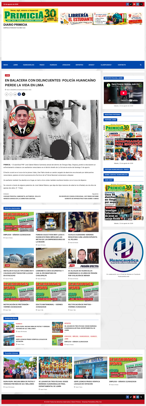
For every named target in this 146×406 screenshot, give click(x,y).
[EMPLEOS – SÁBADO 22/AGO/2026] (18, 222)
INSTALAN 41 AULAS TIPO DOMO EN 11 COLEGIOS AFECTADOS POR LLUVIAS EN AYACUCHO (18, 273)
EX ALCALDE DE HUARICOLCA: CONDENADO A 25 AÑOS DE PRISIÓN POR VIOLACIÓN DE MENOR (82, 273)
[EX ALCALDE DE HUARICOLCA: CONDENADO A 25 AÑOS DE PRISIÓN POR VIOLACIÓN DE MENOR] (83, 258)
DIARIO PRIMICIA (15, 24)
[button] (140, 65)
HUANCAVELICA (28, 65)
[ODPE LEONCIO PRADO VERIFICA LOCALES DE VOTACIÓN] (90, 368)
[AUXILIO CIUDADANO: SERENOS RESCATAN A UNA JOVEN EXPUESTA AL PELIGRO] (83, 222)
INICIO (5, 65)
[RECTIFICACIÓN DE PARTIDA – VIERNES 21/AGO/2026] (83, 292)
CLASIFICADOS (106, 65)
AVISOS (91, 65)
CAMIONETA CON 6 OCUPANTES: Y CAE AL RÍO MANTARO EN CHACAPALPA (50, 273)
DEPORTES (79, 65)
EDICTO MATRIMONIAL (44, 299)
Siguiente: (79, 196)
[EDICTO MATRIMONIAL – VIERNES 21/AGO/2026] (51, 292)
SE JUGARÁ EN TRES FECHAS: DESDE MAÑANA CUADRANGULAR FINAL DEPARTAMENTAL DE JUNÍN (57, 327)
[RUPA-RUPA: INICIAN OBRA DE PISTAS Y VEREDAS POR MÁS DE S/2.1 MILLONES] (20, 368)
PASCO (42, 65)
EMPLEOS (17, 226)
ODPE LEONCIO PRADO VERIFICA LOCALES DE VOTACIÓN (8, 340)
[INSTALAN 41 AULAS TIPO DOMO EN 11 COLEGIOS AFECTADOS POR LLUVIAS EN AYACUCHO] (18, 258)
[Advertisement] (73, 44)
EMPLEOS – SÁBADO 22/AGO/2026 (16, 235)
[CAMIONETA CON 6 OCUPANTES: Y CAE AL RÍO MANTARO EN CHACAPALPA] (51, 258)
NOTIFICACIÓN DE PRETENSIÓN (20, 299)
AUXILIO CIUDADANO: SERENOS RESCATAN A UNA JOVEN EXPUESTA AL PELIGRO (82, 237)
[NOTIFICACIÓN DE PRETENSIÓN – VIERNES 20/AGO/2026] (18, 292)
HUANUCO (53, 65)
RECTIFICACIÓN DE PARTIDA (84, 299)
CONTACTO (122, 65)
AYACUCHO (66, 65)
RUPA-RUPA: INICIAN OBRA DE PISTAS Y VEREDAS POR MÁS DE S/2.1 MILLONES (8, 327)
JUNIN (15, 65)
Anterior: (22, 196)
